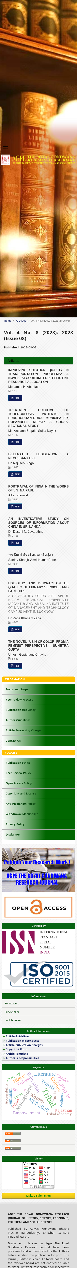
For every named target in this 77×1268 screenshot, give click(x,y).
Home (7, 320)
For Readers (12, 1003)
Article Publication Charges (24, 1045)
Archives (21, 320)
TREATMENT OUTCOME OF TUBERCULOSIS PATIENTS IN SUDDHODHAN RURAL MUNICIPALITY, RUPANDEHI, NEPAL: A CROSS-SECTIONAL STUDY (38, 418)
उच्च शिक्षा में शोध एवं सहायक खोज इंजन (30, 555)
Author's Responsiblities (22, 1058)
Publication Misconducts (22, 1040)
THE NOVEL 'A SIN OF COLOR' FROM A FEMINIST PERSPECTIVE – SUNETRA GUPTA (38, 645)
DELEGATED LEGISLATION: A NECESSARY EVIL (38, 456)
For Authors (12, 1011)
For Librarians (13, 1020)
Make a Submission (38, 1195)
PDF (17, 398)
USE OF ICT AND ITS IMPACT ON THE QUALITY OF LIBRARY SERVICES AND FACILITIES (38, 597)
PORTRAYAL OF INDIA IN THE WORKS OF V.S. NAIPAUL (38, 488)
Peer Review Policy (18, 773)
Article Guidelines (18, 1036)
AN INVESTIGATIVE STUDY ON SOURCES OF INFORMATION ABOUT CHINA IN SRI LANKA (38, 522)
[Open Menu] (5, 147)
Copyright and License (21, 793)
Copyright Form (16, 1049)
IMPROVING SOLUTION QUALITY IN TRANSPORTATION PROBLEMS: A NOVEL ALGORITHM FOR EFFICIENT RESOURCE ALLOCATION (38, 376)
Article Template (17, 1054)
